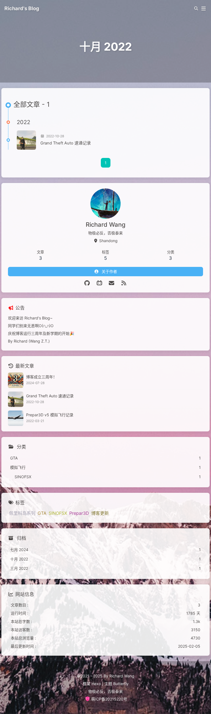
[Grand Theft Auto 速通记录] (26, 140)
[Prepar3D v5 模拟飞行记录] (15, 418)
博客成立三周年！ (41, 376)
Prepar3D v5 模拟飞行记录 (49, 414)
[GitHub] (87, 283)
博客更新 (100, 513)
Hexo (96, 683)
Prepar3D (79, 513)
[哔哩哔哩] (99, 283)
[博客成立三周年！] (15, 380)
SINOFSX (58, 513)
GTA (42, 513)
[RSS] (124, 283)
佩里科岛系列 (22, 513)
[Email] (111, 283)
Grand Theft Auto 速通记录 (65, 143)
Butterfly (121, 683)
